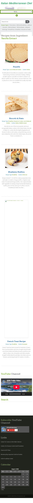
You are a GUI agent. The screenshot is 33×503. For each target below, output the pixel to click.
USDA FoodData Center (7, 458)
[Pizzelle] (16, 53)
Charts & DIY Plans (6, 450)
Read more (16, 86)
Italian (28, 69)
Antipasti (27, 27)
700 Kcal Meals (20, 27)
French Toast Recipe (16, 341)
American (24, 174)
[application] (16, 387)
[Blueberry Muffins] (16, 158)
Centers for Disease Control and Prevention (12, 446)
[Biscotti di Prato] (16, 105)
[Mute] (27, 394)
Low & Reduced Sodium (15, 69)
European (24, 344)
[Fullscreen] (30, 394)
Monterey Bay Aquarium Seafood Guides (11, 454)
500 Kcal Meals (12, 27)
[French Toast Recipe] (16, 269)
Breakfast (17, 29)
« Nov (2, 489)
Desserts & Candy (26, 29)
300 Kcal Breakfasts (21, 25)
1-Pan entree (12, 25)
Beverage (4, 29)
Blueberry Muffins (16, 172)
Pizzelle (16, 67)
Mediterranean (23, 123)
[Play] (3, 394)
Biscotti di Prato (16, 118)
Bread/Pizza (11, 29)
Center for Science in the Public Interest (11, 442)
